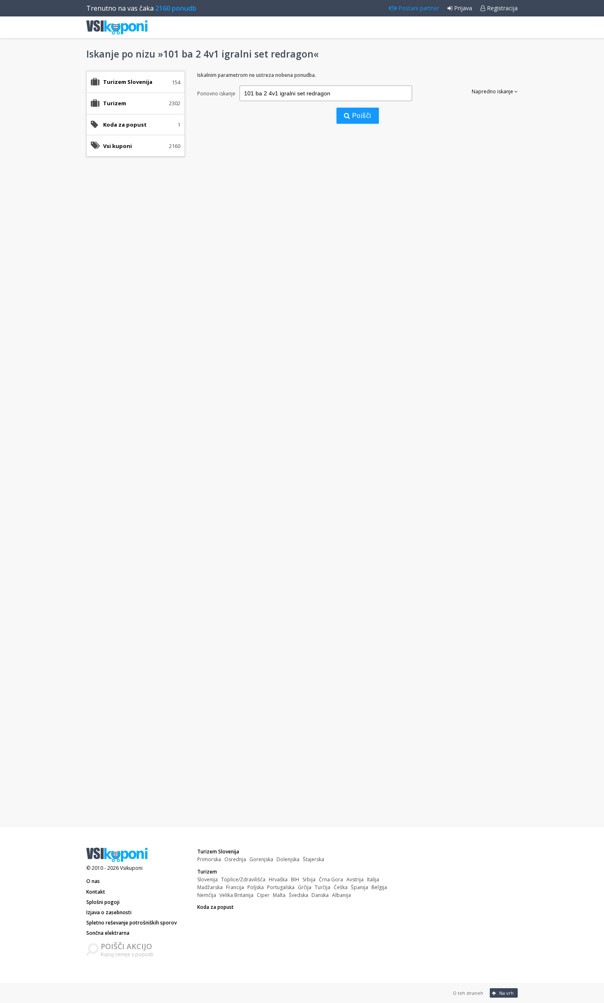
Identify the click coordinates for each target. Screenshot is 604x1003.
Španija (359, 887)
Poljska (255, 887)
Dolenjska (288, 859)
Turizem (207, 871)
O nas (93, 881)
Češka (341, 887)
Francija (235, 887)
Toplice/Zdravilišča (243, 879)
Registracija (501, 8)
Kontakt (95, 891)
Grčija (304, 887)
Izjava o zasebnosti (108, 912)
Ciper (263, 895)
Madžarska (210, 887)
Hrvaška (278, 879)
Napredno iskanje (493, 91)
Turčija (322, 887)
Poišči (360, 115)
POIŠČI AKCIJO (126, 946)
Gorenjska (261, 859)
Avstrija (355, 879)
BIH (295, 879)
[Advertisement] (135, 292)
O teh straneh (468, 993)
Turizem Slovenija (218, 851)
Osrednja (235, 859)
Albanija (341, 895)
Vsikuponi (131, 867)
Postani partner (418, 8)
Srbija (309, 879)
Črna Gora (331, 879)
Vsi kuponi (117, 146)
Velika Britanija (236, 895)
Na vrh (506, 993)
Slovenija (207, 879)
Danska (320, 895)
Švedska (298, 895)
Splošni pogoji (103, 902)
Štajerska (313, 859)
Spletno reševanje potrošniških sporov (131, 922)
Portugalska (281, 887)
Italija (373, 879)
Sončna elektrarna (107, 932)
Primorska (209, 859)
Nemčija (206, 895)
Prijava (462, 8)
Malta (279, 895)
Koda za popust (125, 124)
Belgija (379, 887)
